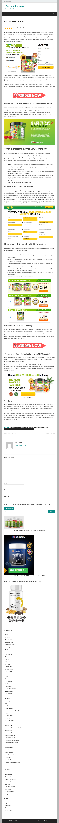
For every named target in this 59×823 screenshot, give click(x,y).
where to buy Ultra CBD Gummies (26, 428)
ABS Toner (7, 634)
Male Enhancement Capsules (12, 740)
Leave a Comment (9, 24)
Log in (6, 803)
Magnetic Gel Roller (10, 735)
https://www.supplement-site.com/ (13, 422)
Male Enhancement (10, 737)
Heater (6, 713)
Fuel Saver (7, 683)
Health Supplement (10, 705)
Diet (6, 679)
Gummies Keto (8, 693)
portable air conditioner (11, 754)
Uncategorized (8, 781)
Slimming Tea (8, 776)
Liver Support (8, 732)
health (6, 703)
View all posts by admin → (21, 445)
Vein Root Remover (10, 786)
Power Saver (8, 757)
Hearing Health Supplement (12, 710)
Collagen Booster (9, 669)
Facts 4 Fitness (14, 6)
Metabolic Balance (9, 747)
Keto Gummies (8, 725)
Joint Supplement (9, 723)
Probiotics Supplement (10, 759)
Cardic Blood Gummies (10, 652)
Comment (7, 464)
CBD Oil (7, 659)
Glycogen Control (9, 691)
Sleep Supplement (9, 772)
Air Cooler (7, 637)
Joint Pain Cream (9, 720)
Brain (6, 649)
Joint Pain (7, 718)
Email (6, 489)
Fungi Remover (9, 686)
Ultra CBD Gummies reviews (11, 428)
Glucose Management (10, 688)
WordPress (46, 820)
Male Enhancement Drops (11, 742)
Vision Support (8, 789)
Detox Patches (8, 674)
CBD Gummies (7, 19)
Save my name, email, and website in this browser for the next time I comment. (27, 504)
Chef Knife (7, 664)
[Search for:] (29, 511)
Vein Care (7, 784)
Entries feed (8, 805)
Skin (6, 764)
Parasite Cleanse (9, 752)
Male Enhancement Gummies (12, 745)
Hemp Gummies (9, 715)
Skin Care (7, 769)
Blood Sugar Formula (10, 644)
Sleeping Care (8, 774)
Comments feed (9, 807)
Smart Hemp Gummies (20, 530)
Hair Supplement (9, 701)
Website (6, 496)
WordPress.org (9, 810)
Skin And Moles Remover (11, 767)
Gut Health (8, 696)
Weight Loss (8, 794)
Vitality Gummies (9, 791)
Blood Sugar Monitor (10, 647)
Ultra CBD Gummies (29, 427)
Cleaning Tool (8, 666)
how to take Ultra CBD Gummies (16, 427)
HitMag (52, 820)
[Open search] (53, 14)
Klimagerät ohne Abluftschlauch (13, 727)
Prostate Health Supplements (12, 762)
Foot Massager (8, 681)
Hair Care (7, 698)
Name (6, 483)
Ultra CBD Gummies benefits (41, 427)
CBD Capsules (8, 654)
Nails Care (7, 750)
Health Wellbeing (9, 708)
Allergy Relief (8, 639)
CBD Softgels (8, 661)
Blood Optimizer (9, 642)
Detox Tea (7, 676)
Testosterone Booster (10, 779)
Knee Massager (9, 730)
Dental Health (8, 671)
